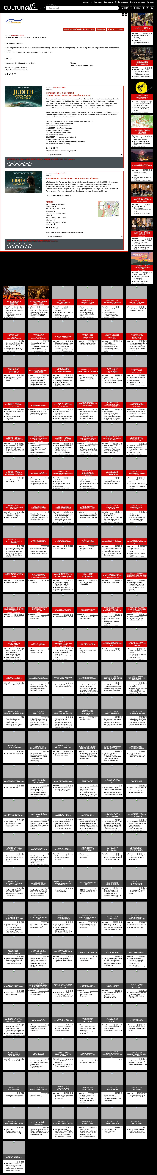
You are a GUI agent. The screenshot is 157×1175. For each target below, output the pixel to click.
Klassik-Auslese (108, 411)
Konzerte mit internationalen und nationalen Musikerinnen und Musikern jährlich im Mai (88, 515)
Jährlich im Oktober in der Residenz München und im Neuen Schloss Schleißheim (63, 789)
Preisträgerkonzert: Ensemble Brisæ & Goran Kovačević (143, 246)
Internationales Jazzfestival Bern (87, 712)
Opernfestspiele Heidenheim (87, 371)
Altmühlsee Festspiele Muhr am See (14, 884)
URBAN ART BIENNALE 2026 (112, 651)
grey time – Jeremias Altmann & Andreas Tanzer (64, 378)
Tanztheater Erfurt (38, 884)
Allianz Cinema (112, 1089)
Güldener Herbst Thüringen (14, 781)
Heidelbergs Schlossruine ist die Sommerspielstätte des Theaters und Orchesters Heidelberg (137, 995)
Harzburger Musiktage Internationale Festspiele (14, 473)
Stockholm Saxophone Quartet (64, 418)
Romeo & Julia (108, 377)
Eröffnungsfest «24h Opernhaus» (86, 549)
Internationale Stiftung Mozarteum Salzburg (63, 575)
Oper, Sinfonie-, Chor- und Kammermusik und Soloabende (112, 1131)
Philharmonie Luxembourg (112, 541)
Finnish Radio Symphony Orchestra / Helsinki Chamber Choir (87, 310)
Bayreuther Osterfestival (14, 439)
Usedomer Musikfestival (63, 405)
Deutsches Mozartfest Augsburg (14, 542)
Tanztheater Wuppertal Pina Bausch (38, 302)
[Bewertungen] (151, 33)
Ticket (63, 204)
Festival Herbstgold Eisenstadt (14, 302)
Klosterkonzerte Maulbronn (14, 644)
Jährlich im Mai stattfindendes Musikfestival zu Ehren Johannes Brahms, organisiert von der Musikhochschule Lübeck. (88, 1133)
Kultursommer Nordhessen (14, 713)
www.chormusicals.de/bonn (56, 135)
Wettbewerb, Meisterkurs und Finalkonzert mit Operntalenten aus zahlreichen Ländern (113, 995)
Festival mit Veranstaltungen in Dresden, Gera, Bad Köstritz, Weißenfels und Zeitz (138, 1062)
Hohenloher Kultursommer (142, 165)
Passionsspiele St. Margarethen (14, 1055)
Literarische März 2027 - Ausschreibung (38, 617)
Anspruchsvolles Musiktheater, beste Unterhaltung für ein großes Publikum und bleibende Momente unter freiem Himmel (64, 517)
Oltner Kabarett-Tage (38, 405)
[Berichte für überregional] (152, 8)
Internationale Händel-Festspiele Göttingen (13, 1020)
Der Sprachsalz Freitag (136, 616)
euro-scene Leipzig (87, 815)
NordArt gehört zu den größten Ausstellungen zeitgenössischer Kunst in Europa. (112, 349)
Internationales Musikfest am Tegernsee (38, 371)
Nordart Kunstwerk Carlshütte (112, 336)
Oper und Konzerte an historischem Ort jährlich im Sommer (88, 379)
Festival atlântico (134, 548)
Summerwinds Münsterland (112, 849)
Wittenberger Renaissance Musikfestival (87, 404)
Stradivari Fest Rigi (36, 652)
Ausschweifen (59, 487)
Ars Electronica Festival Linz (38, 918)
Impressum (98, 2)
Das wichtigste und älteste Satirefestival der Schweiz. (38, 414)
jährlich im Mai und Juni (136, 928)
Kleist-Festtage (87, 1089)
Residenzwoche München (63, 781)
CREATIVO (88, 884)
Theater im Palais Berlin (87, 645)
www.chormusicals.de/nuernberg (58, 144)
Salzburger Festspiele (142, 29)
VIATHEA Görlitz (87, 781)
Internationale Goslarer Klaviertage (38, 439)
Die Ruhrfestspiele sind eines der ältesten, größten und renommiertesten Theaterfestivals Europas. (14, 961)
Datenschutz (108, 2)
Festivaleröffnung (109, 616)
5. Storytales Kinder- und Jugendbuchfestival (87, 617)
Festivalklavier (138, 244)
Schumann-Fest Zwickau (63, 713)
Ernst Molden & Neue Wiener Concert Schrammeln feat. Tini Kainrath (64, 447)
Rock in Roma (137, 1123)
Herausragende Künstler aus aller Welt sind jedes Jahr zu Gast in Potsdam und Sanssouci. (14, 858)
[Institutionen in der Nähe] (146, 33)
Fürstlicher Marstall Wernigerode (63, 884)
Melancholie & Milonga (86, 418)
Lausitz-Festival (137, 370)
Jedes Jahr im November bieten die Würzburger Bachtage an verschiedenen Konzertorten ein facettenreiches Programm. (63, 825)
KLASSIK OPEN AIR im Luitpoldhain (88, 849)
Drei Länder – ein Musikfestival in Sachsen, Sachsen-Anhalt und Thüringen (13, 824)
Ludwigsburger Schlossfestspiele (63, 918)
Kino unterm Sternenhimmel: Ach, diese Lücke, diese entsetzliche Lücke (137, 655)
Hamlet (134, 381)
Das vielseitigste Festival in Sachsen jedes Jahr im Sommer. (137, 891)
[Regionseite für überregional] (123, 8)
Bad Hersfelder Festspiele (63, 336)
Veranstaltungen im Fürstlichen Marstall (61, 891)
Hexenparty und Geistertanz (112, 552)
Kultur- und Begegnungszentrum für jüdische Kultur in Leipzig (13, 1131)
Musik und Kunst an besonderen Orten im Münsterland (86, 994)
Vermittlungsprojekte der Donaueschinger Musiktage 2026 (142, 143)
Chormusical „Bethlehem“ (38, 343)
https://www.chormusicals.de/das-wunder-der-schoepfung (64, 232)
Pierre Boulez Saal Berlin (112, 576)
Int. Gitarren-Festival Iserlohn (63, 1055)
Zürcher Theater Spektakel (63, 1021)
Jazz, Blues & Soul (85, 719)
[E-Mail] (15, 74)
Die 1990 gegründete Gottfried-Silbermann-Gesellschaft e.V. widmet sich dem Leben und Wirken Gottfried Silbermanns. (112, 756)
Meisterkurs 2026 (35, 446)
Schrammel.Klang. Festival (14, 986)
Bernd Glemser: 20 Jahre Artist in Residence (13, 651)
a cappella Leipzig (136, 1021)
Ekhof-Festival (38, 713)
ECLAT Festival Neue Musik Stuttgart (14, 508)
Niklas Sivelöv (59, 413)
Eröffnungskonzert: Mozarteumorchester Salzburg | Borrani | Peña (111, 314)
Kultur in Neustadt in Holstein (63, 986)
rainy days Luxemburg (137, 302)
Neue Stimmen (112, 986)
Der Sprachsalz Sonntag (136, 620)
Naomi (57, 485)
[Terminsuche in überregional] (127, 8)
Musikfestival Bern (38, 1021)
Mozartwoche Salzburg (112, 302)
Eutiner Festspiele (112, 952)
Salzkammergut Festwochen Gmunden (63, 370)
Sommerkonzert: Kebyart (62, 587)
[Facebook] (7, 74)
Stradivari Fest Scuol (36, 651)
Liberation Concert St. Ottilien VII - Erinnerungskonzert (89, 484)
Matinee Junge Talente (141, 281)
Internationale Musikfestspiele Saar (136, 747)
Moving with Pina (35, 314)
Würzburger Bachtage (63, 815)
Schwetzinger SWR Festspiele (112, 508)
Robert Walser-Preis (12, 582)
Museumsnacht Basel (38, 1123)
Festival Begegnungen (87, 1055)
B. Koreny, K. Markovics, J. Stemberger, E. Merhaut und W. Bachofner (63, 452)
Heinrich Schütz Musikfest (13, 815)
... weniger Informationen (54, 155)
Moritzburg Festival (136, 952)
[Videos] (40, 307)
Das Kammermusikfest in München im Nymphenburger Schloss (63, 960)
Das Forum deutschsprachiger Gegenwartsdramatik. (64, 754)
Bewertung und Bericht (17, 35)
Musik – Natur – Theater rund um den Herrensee (15, 993)
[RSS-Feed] (123, 14)
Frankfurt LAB (38, 1055)
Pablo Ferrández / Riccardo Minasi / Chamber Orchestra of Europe (14, 310)
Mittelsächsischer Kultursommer (136, 884)
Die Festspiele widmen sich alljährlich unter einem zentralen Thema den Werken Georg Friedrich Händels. (15, 1029)
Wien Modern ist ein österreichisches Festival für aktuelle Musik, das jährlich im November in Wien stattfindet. (113, 926)
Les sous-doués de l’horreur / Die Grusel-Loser (113, 554)
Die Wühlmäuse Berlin (14, 679)
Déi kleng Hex (108, 550)
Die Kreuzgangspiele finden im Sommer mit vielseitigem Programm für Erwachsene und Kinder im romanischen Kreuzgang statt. (138, 346)
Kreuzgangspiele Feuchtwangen (137, 336)
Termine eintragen (121, 2)
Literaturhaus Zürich (63, 610)
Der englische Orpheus (86, 416)
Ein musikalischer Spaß (111, 413)
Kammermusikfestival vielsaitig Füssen (88, 439)
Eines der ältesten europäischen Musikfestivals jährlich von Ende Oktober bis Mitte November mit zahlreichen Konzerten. (39, 517)
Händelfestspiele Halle (38, 850)
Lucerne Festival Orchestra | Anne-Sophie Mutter (141, 71)
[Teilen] (126, 14)
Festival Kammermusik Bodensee (142, 268)
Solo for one (58, 481)
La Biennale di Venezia (38, 541)
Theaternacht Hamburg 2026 (14, 616)
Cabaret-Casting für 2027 (38, 411)
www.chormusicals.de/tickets (81, 65)
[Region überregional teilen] (143, 8)
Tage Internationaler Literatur (64, 616)
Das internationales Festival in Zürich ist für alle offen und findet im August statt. (64, 1028)
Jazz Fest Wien (137, 781)
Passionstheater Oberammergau (112, 473)
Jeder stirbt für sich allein (112, 379)
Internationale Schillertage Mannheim (38, 747)
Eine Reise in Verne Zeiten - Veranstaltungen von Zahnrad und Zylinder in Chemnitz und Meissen (138, 485)
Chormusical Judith (14, 336)
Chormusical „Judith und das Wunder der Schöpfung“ (14, 344)
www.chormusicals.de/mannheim (58, 126)
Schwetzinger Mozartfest (14, 405)
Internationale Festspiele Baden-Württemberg (62, 925)
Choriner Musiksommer (142, 200)
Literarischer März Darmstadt (38, 609)
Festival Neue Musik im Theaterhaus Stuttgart (13, 515)
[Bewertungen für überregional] (147, 8)
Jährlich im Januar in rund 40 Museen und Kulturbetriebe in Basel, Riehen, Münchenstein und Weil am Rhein (39, 1132)
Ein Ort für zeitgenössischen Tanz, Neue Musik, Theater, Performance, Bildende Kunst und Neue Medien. (88, 755)
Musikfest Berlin (87, 302)
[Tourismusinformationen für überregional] (131, 8)
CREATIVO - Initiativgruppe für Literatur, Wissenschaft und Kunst (89, 891)
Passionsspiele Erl (112, 884)
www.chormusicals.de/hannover (58, 130)
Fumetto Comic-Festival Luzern (87, 918)
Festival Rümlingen (14, 747)
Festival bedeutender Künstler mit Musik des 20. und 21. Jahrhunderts (138, 857)
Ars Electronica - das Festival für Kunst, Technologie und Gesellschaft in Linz (39, 926)
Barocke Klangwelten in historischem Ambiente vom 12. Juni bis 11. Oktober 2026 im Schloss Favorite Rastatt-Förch (112, 418)
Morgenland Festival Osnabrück (38, 952)
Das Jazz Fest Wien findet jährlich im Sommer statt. (137, 792)
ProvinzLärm (136, 1089)
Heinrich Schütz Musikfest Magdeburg (136, 1055)
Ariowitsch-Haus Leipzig (14, 1123)
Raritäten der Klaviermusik (88, 952)
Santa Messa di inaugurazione (64, 651)
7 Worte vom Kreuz (115, 29)
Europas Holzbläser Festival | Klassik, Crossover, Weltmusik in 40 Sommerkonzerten (113, 857)
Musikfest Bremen (112, 1123)
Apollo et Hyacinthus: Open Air (64, 589)
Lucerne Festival (142, 63)
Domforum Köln (63, 679)
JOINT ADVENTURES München (112, 1020)
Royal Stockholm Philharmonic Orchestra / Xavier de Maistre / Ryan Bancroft (136, 586)
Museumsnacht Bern (112, 781)
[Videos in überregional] (134, 8)
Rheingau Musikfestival (87, 679)
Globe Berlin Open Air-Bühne (112, 370)
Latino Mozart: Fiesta (61, 582)
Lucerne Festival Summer (141, 75)
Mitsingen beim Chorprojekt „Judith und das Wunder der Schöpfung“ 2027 (14, 350)
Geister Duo (9, 415)
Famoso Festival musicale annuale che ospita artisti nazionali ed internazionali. (137, 1131)
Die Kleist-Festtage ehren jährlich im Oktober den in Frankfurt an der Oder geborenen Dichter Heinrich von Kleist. (88, 1098)
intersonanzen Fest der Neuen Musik (137, 918)
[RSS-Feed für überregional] (139, 8)
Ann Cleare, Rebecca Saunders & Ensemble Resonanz (143, 139)
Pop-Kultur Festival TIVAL (111, 582)
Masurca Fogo (35, 316)
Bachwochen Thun (136, 439)
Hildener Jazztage (112, 1053)
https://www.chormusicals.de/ (16, 70)
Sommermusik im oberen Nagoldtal (112, 439)
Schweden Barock (60, 415)
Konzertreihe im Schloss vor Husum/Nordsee (88, 959)
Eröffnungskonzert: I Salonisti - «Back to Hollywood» (143, 241)
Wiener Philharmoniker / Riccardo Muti (62, 653)
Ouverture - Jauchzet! (135, 446)
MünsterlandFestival (87, 986)
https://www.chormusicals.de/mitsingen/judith (61, 151)
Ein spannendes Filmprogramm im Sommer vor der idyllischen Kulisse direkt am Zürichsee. (113, 1097)
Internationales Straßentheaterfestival (86, 788)
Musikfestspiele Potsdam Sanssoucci (14, 849)
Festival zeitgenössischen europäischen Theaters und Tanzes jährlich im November (88, 823)
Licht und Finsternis (140, 172)
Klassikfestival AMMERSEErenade (87, 473)
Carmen (136, 37)
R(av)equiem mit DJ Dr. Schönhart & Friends (62, 585)
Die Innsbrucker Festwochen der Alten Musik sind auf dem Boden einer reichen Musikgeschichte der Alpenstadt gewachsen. (137, 825)
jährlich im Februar (11, 517)
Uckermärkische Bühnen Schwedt (137, 644)
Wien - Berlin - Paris (140, 275)
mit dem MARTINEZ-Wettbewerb (61, 1062)
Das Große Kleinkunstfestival (14, 685)
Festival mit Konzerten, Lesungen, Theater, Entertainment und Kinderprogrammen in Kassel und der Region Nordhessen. (14, 722)
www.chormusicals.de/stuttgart (57, 139)
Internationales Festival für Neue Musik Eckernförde (137, 1096)
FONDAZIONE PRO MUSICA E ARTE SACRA (63, 644)
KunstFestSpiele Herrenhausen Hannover (14, 918)
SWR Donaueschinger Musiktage (142, 131)
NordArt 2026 (108, 343)
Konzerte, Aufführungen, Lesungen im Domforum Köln (63, 686)
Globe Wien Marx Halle (87, 1020)
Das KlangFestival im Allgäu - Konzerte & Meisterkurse (88, 344)
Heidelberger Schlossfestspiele (136, 986)
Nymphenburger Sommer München (63, 952)
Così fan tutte (138, 39)
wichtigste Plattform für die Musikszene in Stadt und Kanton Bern (38, 1028)
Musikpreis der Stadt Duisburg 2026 (86, 583)
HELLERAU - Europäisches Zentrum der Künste (87, 747)
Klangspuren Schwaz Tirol (63, 473)
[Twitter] (10, 74)
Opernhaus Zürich (87, 541)
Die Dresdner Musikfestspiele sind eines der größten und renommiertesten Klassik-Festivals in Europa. (39, 687)
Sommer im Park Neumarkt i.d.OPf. (63, 1089)
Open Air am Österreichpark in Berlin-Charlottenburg (113, 381)
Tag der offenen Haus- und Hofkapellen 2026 (88, 480)
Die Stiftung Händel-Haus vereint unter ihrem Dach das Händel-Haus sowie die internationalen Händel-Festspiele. (39, 859)
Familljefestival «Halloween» (112, 548)
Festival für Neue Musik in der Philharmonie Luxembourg (138, 310)
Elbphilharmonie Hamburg (137, 575)
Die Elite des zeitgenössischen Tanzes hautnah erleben (15, 1096)
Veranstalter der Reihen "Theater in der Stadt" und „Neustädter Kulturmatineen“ (64, 994)
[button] (108, 207)
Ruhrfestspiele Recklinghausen (14, 952)
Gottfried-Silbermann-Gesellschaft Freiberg (112, 747)
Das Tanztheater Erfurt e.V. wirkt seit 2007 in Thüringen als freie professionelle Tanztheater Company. (39, 892)
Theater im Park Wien (63, 439)
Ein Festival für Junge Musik (14, 753)
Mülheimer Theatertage (63, 747)
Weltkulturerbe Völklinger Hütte (112, 644)
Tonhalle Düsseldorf (63, 541)
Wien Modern (112, 918)
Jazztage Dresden (142, 97)
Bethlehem (101, 29)
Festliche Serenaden (112, 404)
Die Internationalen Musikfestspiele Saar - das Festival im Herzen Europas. (137, 755)
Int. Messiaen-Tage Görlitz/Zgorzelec (136, 849)
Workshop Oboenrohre (135, 447)
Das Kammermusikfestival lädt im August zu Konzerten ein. (89, 1062)
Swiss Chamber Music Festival (142, 233)
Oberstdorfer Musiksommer (88, 336)
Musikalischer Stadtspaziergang (85, 414)
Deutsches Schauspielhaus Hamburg (13, 609)
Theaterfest (33, 582)
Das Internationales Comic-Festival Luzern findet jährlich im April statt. (89, 926)
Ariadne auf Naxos (142, 35)
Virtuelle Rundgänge (110, 345)
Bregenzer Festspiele (63, 508)
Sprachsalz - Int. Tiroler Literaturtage (137, 609)
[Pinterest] (12, 74)
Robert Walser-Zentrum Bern (14, 575)
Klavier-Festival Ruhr (63, 850)
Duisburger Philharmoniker (87, 575)
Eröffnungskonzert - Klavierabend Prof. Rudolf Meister (37, 449)
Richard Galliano (136, 582)
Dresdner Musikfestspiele (38, 679)
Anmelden (150, 2)
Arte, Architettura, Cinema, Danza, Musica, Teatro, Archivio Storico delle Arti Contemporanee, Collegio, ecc (39, 550)
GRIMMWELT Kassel (87, 610)
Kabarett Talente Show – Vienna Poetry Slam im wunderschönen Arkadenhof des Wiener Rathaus (38, 482)
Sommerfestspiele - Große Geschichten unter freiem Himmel (14, 379)
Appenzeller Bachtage (137, 405)
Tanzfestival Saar (14, 1089)
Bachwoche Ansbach (112, 713)
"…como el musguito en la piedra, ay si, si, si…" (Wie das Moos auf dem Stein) (39, 310)
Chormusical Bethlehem (38, 336)
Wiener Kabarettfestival (38, 474)
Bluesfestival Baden (87, 508)
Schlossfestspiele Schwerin (63, 1123)
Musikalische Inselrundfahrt (63, 416)
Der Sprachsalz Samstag (136, 618)
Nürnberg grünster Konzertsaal (85, 856)
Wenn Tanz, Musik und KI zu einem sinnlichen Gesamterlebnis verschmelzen (113, 1028)
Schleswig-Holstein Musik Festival (112, 678)
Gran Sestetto (138, 280)
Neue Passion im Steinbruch (14, 1061)
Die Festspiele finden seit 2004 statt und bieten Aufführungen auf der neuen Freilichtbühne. (14, 892)
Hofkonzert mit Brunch (135, 452)
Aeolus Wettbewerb (61, 548)
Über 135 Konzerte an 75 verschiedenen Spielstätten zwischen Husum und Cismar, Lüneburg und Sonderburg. (112, 687)
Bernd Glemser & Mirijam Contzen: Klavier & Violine (13, 655)
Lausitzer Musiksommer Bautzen (38, 815)
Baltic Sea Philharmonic (62, 411)
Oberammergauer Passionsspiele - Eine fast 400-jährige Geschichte (112, 481)
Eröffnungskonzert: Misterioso (89, 411)
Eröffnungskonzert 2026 (62, 483)
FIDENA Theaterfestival (38, 1089)
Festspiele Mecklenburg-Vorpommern (137, 678)
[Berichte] (151, 102)
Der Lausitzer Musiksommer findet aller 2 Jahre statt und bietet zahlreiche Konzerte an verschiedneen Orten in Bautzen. (39, 825)
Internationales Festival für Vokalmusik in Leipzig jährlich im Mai (137, 1028)
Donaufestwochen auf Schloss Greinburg (112, 815)
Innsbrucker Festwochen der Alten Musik (137, 815)
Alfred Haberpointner (61, 382)
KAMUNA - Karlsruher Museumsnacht (38, 781)
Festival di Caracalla (14, 1157)
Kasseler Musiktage (38, 508)
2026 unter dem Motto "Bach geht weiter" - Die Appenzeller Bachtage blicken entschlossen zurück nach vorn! (138, 415)
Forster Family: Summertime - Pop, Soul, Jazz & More (143, 104)
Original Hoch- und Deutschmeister (139, 207)
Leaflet (116, 216)
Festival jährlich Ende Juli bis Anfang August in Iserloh (64, 1065)
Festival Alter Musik (12, 787)
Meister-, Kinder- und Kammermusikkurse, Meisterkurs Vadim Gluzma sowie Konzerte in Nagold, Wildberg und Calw (112, 449)
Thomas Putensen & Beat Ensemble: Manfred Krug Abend (141, 109)
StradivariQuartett (38, 645)
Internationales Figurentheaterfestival (37, 1096)
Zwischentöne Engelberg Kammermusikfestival (38, 986)
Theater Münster (38, 576)
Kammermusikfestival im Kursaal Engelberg (37, 993)
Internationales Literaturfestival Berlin (112, 609)
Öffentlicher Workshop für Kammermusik (142, 277)
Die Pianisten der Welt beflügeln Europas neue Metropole (62, 857)
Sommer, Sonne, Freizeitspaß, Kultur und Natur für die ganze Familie (64, 1096)
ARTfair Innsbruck (63, 302)
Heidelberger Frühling (136, 713)
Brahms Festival (88, 1123)
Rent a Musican (59, 480)
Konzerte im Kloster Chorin (142, 213)
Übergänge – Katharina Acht (63, 381)
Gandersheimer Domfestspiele (13, 370)
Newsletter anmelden (137, 2)
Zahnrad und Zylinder (137, 473)
